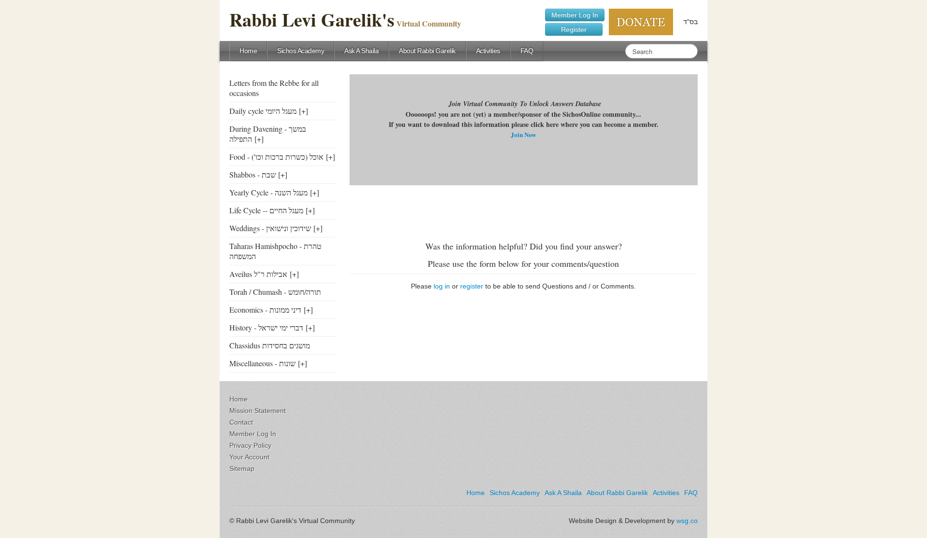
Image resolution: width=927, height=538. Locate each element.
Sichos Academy (300, 51)
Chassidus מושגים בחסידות (269, 345)
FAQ (527, 51)
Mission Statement (257, 410)
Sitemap (241, 468)
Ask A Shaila (361, 51)
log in (442, 286)
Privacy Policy (250, 445)
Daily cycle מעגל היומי (262, 111)
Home (248, 51)
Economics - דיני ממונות (265, 309)
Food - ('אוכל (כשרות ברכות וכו (276, 157)
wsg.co (687, 520)
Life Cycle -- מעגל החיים (266, 210)
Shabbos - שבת (252, 174)
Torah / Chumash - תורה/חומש (275, 292)
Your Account (249, 457)
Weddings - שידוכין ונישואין (270, 228)
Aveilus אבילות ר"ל (258, 274)
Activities (488, 51)
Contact (241, 422)
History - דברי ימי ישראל (266, 327)
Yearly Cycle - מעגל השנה (268, 192)
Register (573, 29)
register (471, 286)
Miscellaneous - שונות (262, 363)
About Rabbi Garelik (427, 51)
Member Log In (574, 15)
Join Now (523, 134)
